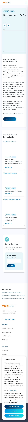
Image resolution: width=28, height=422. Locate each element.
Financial (6, 11)
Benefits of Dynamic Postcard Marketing (11, 292)
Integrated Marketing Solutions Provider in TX (13, 298)
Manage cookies (14, 406)
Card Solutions (6, 336)
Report (12, 11)
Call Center (5, 340)
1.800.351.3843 (9, 319)
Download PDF (10, 119)
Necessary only (14, 415)
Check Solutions (6, 332)
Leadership (5, 350)
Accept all (14, 411)
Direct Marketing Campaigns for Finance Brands (13, 295)
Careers (4, 354)
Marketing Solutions (7, 328)
